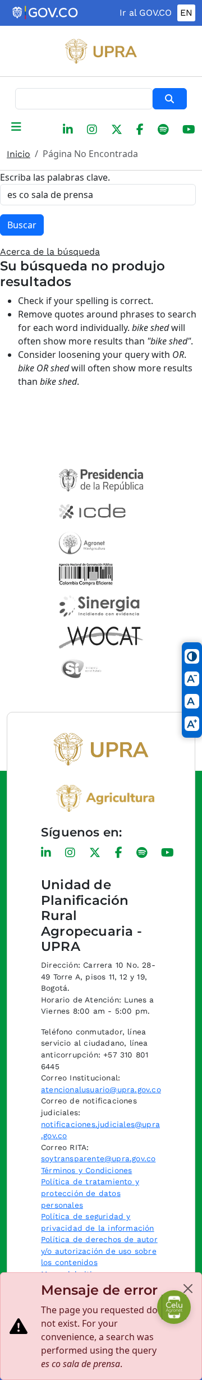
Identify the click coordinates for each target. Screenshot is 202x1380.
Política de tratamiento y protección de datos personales (90, 1193)
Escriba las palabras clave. (55, 177)
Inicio (18, 154)
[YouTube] (188, 129)
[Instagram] (92, 129)
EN (186, 12)
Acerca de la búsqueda (50, 251)
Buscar (170, 98)
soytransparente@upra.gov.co (98, 1158)
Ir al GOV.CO (146, 12)
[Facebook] (140, 129)
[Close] (188, 1288)
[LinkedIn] (68, 129)
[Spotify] (163, 129)
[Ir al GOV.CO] (46, 12)
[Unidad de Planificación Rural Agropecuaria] (101, 51)
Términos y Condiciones (86, 1170)
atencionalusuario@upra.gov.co (101, 1089)
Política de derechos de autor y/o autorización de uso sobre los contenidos (99, 1251)
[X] (116, 129)
